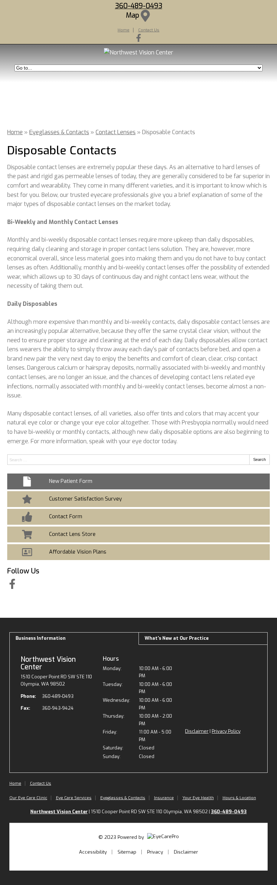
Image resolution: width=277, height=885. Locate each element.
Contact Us (148, 30)
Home (123, 30)
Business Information (41, 638)
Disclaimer (196, 731)
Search (259, 459)
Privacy (155, 852)
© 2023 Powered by (121, 837)
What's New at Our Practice (176, 638)
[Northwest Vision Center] (138, 52)
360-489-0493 (138, 5)
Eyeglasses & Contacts (59, 132)
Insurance (164, 798)
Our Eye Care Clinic (28, 798)
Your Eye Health (198, 798)
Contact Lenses (116, 132)
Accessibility (93, 852)
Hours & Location (239, 798)
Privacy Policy (226, 731)
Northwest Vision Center (48, 663)
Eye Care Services (74, 798)
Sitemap (127, 852)
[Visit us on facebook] (138, 38)
